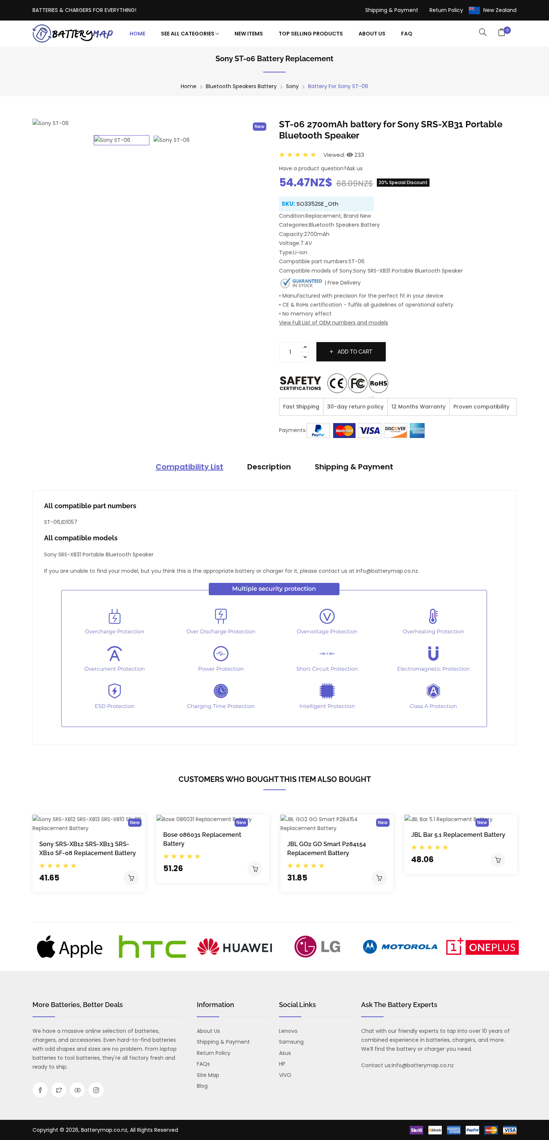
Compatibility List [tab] (189, 467)
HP (282, 1064)
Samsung (291, 1042)
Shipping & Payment (391, 10)
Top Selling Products (311, 33)
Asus (285, 1053)
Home (137, 33)
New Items (249, 33)
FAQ (406, 33)
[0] (501, 32)
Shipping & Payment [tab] (354, 467)
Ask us (355, 168)
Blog (202, 1086)
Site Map (208, 1075)
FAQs (203, 1064)
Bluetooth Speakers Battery (241, 86)
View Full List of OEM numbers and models (333, 322)
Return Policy (446, 10)
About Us (372, 33)
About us (208, 1031)
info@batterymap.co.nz (423, 1065)
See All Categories (188, 33)
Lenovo (288, 1031)
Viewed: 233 (343, 155)
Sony (292, 86)
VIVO (285, 1075)
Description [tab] (269, 467)
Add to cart (354, 352)
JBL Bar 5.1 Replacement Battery (458, 834)
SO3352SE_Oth (317, 204)
